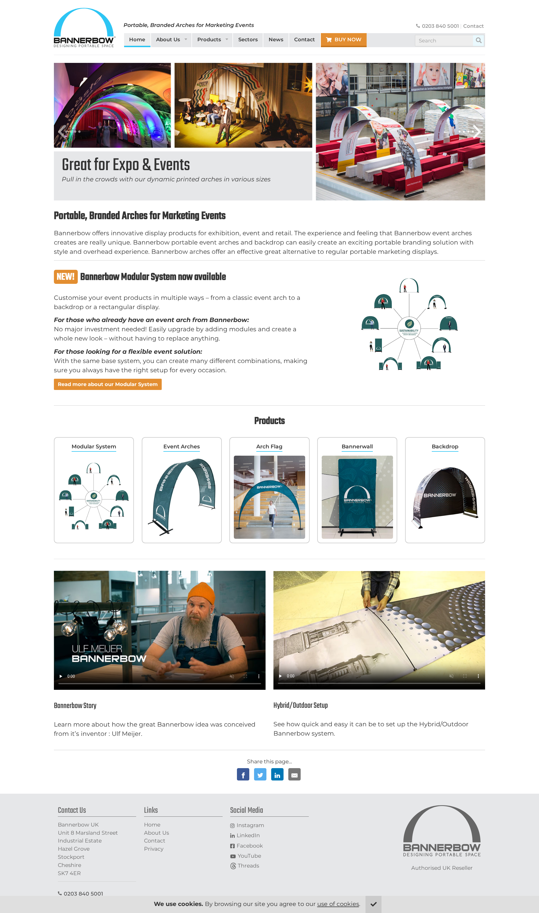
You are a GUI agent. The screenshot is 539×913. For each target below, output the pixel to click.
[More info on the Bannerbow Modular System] (409, 324)
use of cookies (338, 903)
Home (137, 39)
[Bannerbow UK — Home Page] (85, 27)
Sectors (248, 39)
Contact (473, 26)
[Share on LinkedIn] (277, 774)
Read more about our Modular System (108, 384)
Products (209, 39)
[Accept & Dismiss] (373, 904)
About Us (168, 39)
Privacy (153, 848)
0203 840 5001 (440, 26)
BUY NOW (348, 39)
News (276, 39)
